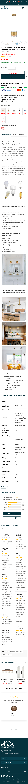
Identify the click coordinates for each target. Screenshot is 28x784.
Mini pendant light (7, 655)
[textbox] (14, 529)
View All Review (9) (11, 518)
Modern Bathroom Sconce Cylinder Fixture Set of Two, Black (21, 680)
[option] (14, 26)
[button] (25, 662)
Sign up (19, 4)
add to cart (13, 72)
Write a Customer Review (11, 514)
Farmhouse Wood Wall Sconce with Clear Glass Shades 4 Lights (7, 680)
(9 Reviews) (9, 56)
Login (15, 4)
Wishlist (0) (9, 4)
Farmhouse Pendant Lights (16, 651)
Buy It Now (13, 77)
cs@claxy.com (7, 751)
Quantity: (4, 68)
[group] (7, 675)
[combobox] (14, 529)
